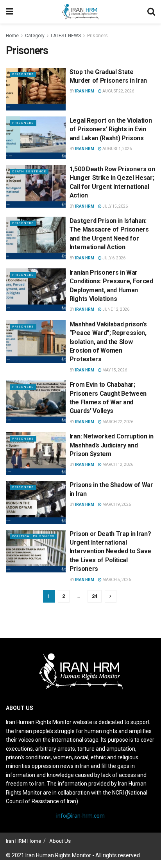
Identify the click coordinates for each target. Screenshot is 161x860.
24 (94, 596)
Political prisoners (33, 536)
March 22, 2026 (117, 422)
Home (12, 35)
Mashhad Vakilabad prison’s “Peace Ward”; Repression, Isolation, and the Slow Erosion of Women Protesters (108, 341)
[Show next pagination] (110, 596)
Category (35, 35)
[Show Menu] (9, 12)
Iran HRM (84, 91)
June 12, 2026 (115, 309)
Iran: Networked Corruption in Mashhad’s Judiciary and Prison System (112, 445)
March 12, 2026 (117, 464)
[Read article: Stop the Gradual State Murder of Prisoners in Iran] (36, 89)
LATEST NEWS (66, 35)
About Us (60, 841)
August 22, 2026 (118, 91)
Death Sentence (29, 171)
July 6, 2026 (113, 258)
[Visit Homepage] (80, 12)
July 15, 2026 (115, 206)
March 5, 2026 (116, 580)
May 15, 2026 (114, 370)
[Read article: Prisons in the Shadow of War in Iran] (36, 502)
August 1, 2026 (117, 149)
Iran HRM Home (23, 841)
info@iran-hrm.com (80, 816)
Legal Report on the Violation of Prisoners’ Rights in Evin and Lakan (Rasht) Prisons (111, 129)
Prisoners (97, 35)
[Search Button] (151, 12)
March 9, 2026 (116, 504)
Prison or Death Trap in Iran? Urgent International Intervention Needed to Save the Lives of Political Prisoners (110, 551)
